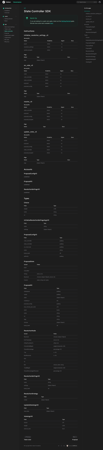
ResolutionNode (90, 51)
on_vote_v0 (88, 16)
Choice (87, 37)
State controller (9, 31)
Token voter (8, 29)
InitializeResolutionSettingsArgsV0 (94, 40)
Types (85, 35)
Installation (7, 10)
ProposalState (89, 45)
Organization (8, 37)
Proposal (7, 33)
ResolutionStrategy (90, 56)
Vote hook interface (10, 27)
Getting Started (8, 18)
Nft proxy (7, 41)
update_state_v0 (90, 21)
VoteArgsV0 (89, 62)
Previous (28, 437)
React (6, 20)
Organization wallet (9, 35)
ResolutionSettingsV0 (91, 32)
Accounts (86, 24)
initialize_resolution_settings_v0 (93, 13)
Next (75, 437)
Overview (7, 12)
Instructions (87, 11)
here (51, 23)
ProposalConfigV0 (90, 27)
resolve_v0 (88, 19)
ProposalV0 (89, 29)
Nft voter (7, 39)
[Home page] (11, 2)
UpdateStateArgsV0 (91, 59)
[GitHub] (100, 2)
